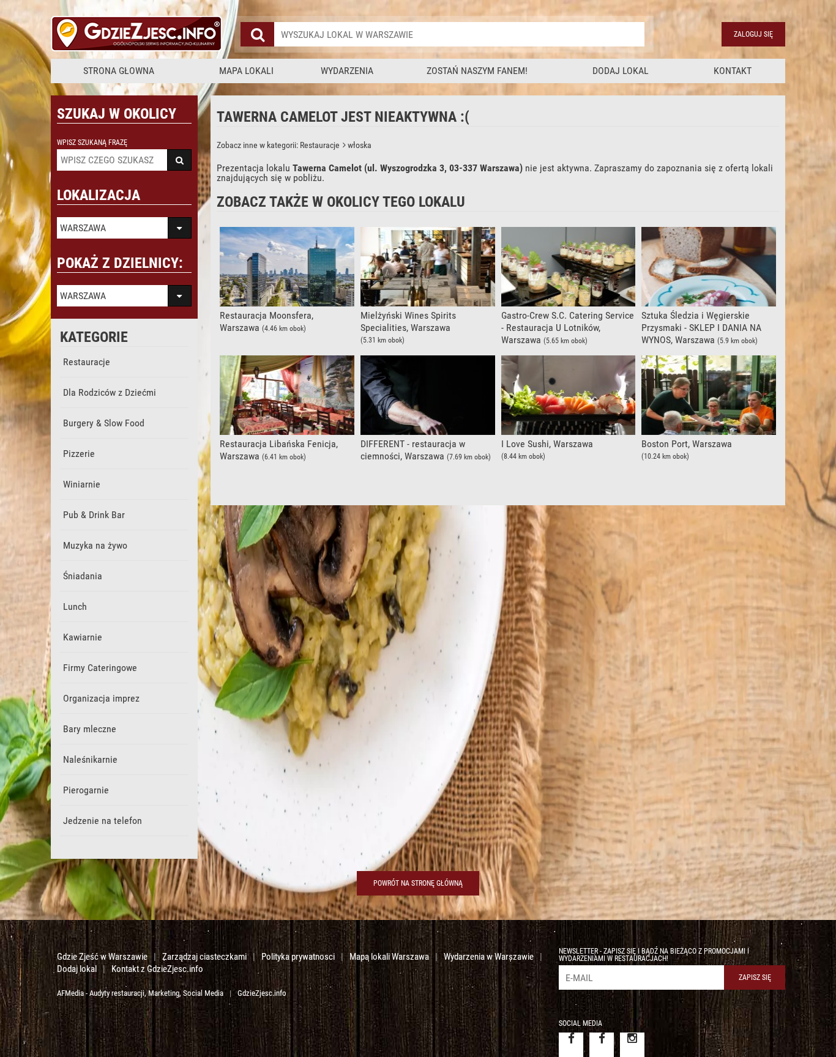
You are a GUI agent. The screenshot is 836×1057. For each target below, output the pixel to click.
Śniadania (82, 576)
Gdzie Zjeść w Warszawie (102, 956)
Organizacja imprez (101, 698)
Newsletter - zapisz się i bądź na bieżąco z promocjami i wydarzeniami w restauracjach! (654, 955)
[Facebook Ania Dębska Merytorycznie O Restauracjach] (601, 1045)
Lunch (75, 606)
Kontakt (733, 70)
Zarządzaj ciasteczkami (204, 956)
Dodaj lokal (620, 70)
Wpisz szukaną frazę (92, 142)
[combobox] (459, 34)
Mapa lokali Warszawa (389, 956)
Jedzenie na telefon (102, 820)
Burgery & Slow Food (103, 423)
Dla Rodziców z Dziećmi (109, 392)
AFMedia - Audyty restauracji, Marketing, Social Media (140, 993)
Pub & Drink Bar (94, 515)
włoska (358, 145)
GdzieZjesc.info (261, 993)
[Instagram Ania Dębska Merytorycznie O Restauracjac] (632, 1045)
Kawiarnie (82, 637)
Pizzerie (79, 453)
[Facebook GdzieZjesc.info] (571, 1045)
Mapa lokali (246, 70)
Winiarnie (81, 484)
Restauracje (86, 362)
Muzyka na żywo (95, 545)
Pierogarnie (86, 790)
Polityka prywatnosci (298, 956)
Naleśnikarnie (90, 759)
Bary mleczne (89, 729)
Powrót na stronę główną (418, 883)
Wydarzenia (347, 70)
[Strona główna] (136, 34)
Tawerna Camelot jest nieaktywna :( (343, 116)
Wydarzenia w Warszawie (489, 956)
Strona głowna (118, 70)
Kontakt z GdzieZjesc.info (157, 968)
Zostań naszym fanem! (477, 70)
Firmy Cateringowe (100, 667)
